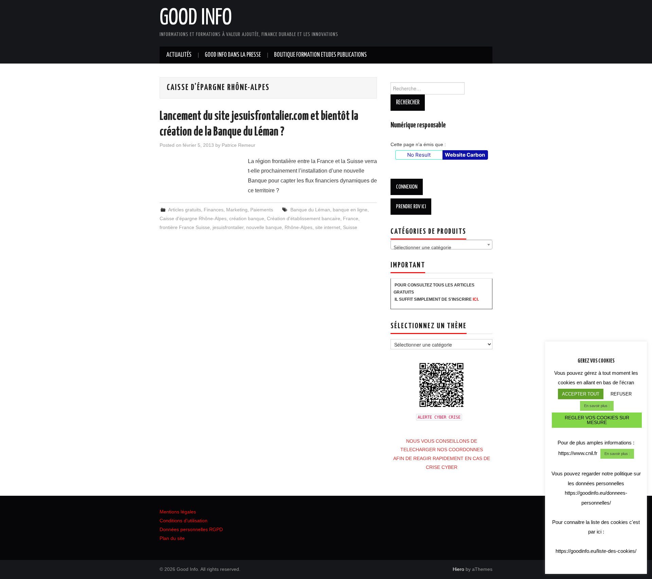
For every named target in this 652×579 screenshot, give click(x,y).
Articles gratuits (184, 209)
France (350, 218)
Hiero (458, 569)
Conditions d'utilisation (183, 520)
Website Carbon (465, 155)
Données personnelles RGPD (191, 529)
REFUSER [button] (621, 394)
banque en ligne (350, 209)
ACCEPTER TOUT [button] (580, 394)
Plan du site (172, 538)
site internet (327, 227)
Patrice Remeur (238, 145)
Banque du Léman (310, 209)
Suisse (350, 227)
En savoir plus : (597, 406)
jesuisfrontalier (228, 227)
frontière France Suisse (185, 227)
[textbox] (441, 247)
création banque (246, 218)
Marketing (237, 209)
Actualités (179, 55)
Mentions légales (178, 511)
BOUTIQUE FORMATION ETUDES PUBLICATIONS (320, 55)
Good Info (196, 18)
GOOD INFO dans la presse (233, 55)
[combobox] (441, 244)
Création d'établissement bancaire (303, 218)
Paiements (261, 209)
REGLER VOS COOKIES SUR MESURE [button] (597, 420)
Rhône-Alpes (298, 227)
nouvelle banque (264, 227)
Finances (213, 209)
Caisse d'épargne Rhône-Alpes (193, 218)
